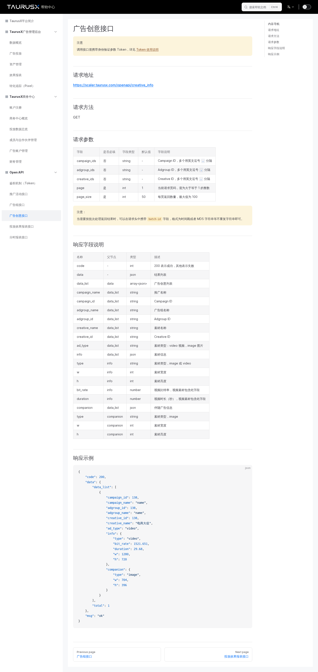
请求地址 (273, 30)
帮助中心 (48, 7)
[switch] (306, 7)
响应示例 (273, 54)
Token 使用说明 (147, 49)
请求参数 (273, 42)
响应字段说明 (276, 48)
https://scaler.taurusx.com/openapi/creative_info (113, 85)
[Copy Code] (245, 472)
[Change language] (290, 7)
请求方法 (273, 36)
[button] (31, 31)
